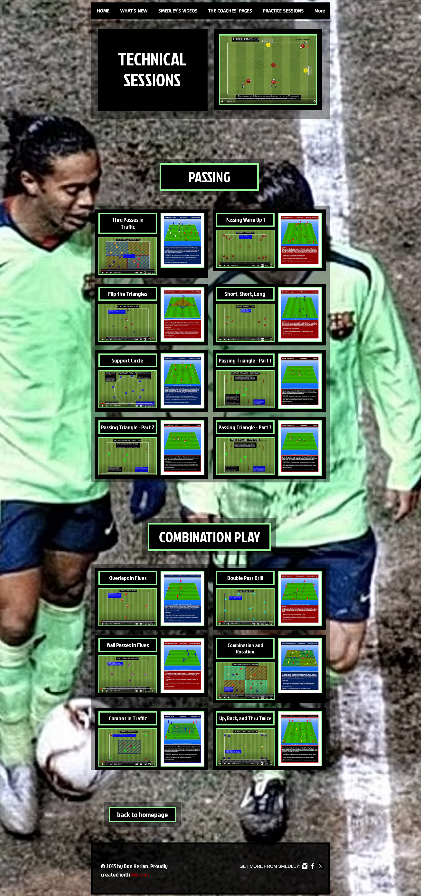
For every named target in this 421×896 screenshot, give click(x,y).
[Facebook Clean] (313, 866)
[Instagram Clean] (304, 866)
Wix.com (140, 874)
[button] (177, 10)
